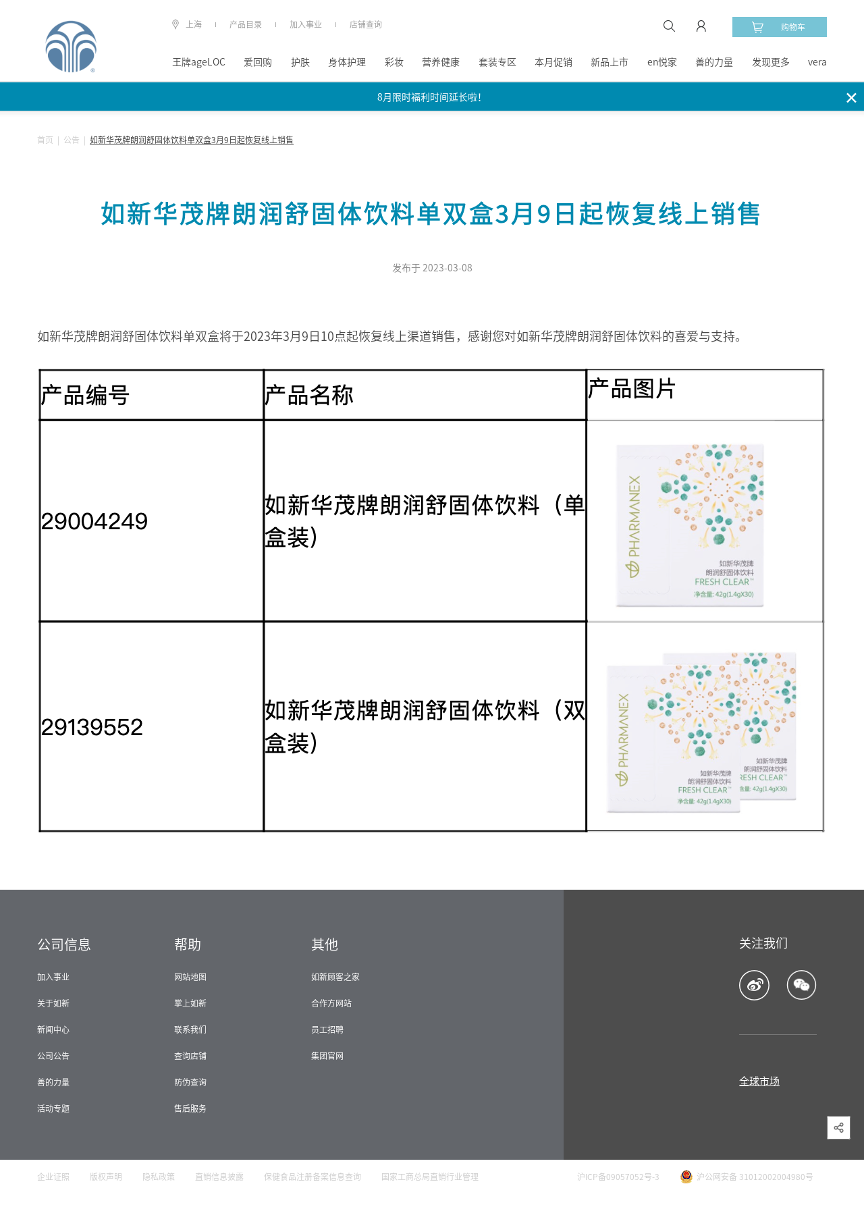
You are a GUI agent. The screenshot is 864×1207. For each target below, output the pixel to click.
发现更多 (771, 62)
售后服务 (190, 1108)
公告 (71, 140)
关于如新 (53, 1003)
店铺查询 (366, 24)
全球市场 (759, 1081)
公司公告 (53, 1056)
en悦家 (662, 62)
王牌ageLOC (198, 62)
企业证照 (53, 1177)
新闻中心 (53, 1029)
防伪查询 (190, 1082)
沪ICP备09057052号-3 (618, 1177)
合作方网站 (331, 1003)
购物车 (793, 27)
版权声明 (106, 1177)
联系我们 (190, 1029)
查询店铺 (190, 1056)
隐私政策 (158, 1177)
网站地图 (190, 977)
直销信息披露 (219, 1177)
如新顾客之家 (335, 977)
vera (817, 62)
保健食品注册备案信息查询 (312, 1177)
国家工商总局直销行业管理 (430, 1177)
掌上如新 (190, 1003)
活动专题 (53, 1108)
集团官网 (327, 1056)
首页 (45, 140)
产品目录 (246, 24)
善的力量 (714, 62)
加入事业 (306, 24)
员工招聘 (327, 1029)
